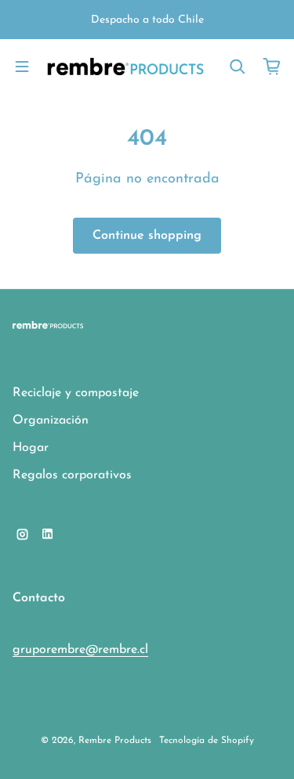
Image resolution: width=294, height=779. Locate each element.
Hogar (31, 448)
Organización (51, 420)
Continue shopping (147, 235)
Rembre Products (114, 740)
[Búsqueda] (237, 66)
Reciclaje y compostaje (76, 393)
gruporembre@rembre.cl (80, 650)
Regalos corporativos (72, 475)
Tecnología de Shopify (206, 740)
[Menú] (22, 66)
